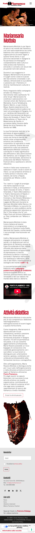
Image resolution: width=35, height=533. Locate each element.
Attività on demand (9, 504)
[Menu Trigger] (30, 3)
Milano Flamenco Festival (12, 506)
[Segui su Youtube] (8, 490)
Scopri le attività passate (13, 395)
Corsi (5, 502)
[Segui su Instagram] (16, 490)
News (5, 500)
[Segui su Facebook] (5, 490)
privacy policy (18, 464)
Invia (6, 469)
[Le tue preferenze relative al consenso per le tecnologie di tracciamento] (31, 529)
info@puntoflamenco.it (14, 483)
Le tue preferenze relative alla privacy (19, 526)
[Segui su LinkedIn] (12, 490)
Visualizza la (14, 464)
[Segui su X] (20, 490)
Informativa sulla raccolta (11, 531)
